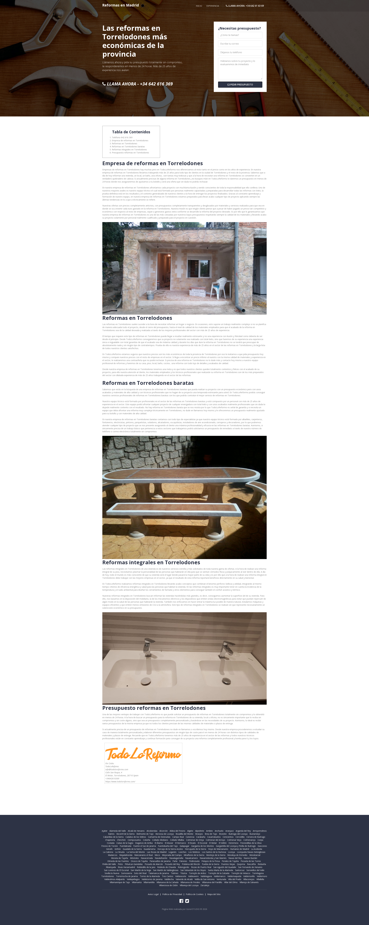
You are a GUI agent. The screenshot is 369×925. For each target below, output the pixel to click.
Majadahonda (125, 855)
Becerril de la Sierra (125, 833)
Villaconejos (248, 879)
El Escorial (202, 843)
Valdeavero (193, 876)
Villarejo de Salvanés (249, 882)
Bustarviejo (255, 833)
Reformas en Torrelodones (124, 143)
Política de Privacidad (172, 894)
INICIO (199, 5)
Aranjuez (229, 830)
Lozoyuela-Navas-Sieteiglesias (251, 852)
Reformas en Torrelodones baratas (128, 146)
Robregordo (183, 867)
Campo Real (178, 836)
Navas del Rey (235, 858)
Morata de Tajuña (119, 858)
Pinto (120, 864)
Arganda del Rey (243, 830)
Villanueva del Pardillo (212, 882)
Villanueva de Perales (190, 882)
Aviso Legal (153, 894)
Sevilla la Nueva (112, 873)
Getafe (109, 849)
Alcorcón (163, 830)
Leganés (172, 852)
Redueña (262, 864)
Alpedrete (199, 830)
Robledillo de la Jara (146, 867)
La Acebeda (256, 849)
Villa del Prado (234, 879)
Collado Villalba (177, 840)
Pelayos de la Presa (211, 861)
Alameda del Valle (117, 830)
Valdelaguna (206, 876)
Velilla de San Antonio (205, 879)
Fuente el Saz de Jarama (144, 846)
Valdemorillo (249, 876)
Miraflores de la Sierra (194, 855)
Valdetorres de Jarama (152, 879)
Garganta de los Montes (202, 846)
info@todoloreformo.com (116, 769)
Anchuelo (219, 830)
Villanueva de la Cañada (167, 882)
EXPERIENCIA (212, 5)
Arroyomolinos (260, 830)
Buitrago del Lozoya (238, 833)
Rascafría (251, 864)
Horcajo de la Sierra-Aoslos (170, 849)
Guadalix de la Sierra (132, 849)
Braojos (199, 833)
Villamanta (137, 882)
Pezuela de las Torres (251, 861)
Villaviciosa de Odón (168, 885)
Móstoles (134, 858)
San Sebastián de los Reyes (193, 870)
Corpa (260, 840)
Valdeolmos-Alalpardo (114, 879)
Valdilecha (169, 879)
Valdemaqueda (234, 876)
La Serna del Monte (136, 852)
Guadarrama (149, 849)
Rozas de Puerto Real (201, 867)
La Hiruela (120, 852)
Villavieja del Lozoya (189, 885)
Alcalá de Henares (136, 830)
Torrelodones (107, 876)
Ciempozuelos (134, 840)
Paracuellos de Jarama (160, 861)
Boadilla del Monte (184, 833)
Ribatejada (111, 867)
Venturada (221, 879)
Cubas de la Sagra (124, 843)
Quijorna (241, 864)
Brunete (223, 833)
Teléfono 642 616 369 (122, 137)
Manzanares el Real (143, 855)
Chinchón (121, 840)
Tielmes (174, 873)
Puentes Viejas (228, 864)
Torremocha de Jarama (127, 876)
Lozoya (231, 852)
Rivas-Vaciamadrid (126, 867)
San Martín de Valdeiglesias (165, 870)
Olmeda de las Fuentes (118, 861)
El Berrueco (180, 843)
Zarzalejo (204, 885)
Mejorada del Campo (172, 855)
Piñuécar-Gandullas (134, 864)
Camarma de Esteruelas (159, 836)
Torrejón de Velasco (240, 873)
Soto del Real (140, 873)
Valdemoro (262, 876)
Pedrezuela (194, 861)
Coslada (110, 843)
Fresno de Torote (109, 846)
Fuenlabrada (125, 846)
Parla (175, 861)
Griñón (118, 849)
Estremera (233, 843)
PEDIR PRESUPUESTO (241, 84)
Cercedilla (240, 836)
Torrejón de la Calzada (218, 873)
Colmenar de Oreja (195, 840)
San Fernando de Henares (250, 867)
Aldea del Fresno (177, 830)
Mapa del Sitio (214, 894)
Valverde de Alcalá (184, 879)
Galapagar (184, 846)
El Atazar (169, 843)
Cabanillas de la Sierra (113, 836)
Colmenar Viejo (234, 840)
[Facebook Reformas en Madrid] (181, 901)
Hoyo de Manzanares (218, 849)
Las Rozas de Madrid (156, 852)
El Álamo (159, 843)
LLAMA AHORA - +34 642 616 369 (140, 84)
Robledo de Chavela (166, 867)
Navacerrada (147, 858)
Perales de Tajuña (230, 861)
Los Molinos (194, 852)
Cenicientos (228, 836)
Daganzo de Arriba (144, 843)
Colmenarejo (249, 840)
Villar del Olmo (231, 882)
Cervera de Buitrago (255, 836)
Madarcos (112, 855)
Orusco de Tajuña (139, 861)
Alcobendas (152, 830)
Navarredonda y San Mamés (213, 858)
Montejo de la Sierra (215, 855)
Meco (157, 855)
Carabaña (200, 836)
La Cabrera (108, 852)
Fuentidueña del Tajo (168, 846)
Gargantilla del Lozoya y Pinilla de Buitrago (236, 846)
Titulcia (183, 873)
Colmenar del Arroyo (215, 840)
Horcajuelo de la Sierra (195, 849)
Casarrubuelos (214, 836)
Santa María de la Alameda (220, 870)
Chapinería (110, 840)
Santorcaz (239, 870)
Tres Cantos (167, 876)
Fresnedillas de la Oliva (250, 843)
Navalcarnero (191, 858)
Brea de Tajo (211, 833)
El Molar (213, 843)
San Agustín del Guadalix (224, 867)
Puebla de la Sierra (210, 864)
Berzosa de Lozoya (165, 833)
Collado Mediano (160, 840)
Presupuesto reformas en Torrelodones (130, 152)
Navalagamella (176, 858)
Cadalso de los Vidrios (136, 836)
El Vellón (223, 843)
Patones (183, 861)
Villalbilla (260, 879)
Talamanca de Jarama (158, 873)
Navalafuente (161, 858)
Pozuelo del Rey (172, 864)
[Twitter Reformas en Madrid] (187, 901)
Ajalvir (104, 830)
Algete (190, 830)
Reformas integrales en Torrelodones (129, 149)
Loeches (182, 852)
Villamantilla (149, 882)
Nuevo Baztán (250, 858)
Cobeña (146, 840)
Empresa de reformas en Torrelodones (130, 140)
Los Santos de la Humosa (214, 852)
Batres (111, 833)
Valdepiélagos (133, 879)
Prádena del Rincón (191, 864)
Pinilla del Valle (109, 864)
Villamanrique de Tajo (120, 882)
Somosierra (126, 873)
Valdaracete (180, 876)
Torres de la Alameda (150, 876)
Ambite (209, 830)
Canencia (190, 836)
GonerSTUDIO (193, 909)
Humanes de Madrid (239, 849)
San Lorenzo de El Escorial (116, 870)
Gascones (262, 846)
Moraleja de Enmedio (237, 855)
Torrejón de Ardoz (197, 873)
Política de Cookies (195, 894)
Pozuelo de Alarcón (154, 864)
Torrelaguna (258, 873)
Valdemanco (219, 876)
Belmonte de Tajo (145, 833)
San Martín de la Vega (141, 870)
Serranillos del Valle (255, 870)
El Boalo (192, 843)
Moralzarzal (254, 855)
